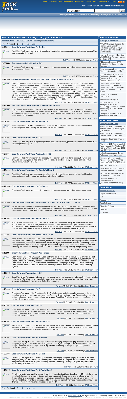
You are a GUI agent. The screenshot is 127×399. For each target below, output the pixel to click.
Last (33, 44)
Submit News (91, 1)
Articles (102, 15)
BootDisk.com (105, 203)
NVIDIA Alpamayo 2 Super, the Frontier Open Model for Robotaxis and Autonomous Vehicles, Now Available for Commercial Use (112, 48)
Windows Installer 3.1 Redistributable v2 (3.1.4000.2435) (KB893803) (111, 181)
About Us (122, 15)
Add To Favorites (66, 1)
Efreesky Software (107, 206)
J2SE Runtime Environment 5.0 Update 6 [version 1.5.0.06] (112, 169)
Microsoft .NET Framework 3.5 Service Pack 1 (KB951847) (112, 135)
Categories (20, 41)
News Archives (112, 41)
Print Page (79, 1)
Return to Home (7, 41)
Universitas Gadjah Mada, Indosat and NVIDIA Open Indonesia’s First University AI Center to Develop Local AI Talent (112, 87)
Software (70, 15)
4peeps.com (105, 200)
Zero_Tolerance (91, 286)
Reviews (94, 15)
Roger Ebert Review (108, 194)
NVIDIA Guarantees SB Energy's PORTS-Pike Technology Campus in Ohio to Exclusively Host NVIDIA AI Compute (112, 107)
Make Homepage (50, 1)
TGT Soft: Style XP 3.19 (109, 165)
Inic (101, 197)
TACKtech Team (91, 102)
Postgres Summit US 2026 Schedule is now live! (110, 115)
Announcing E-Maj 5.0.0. (110, 99)
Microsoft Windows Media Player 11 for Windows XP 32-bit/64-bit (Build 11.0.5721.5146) (112, 160)
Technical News (82, 15)
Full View (66, 60)
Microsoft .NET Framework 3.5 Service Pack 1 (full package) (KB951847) (112, 129)
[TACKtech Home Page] (10, 6)
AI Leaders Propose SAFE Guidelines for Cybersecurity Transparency (111, 64)
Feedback (103, 1)
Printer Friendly (47, 41)
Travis (95, 60)
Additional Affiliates (107, 191)
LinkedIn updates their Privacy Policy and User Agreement (112, 154)
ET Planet (104, 212)
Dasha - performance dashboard (108, 95)
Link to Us (111, 15)
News (102, 41)
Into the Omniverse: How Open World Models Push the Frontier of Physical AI (112, 57)
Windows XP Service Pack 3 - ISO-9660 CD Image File (112, 174)
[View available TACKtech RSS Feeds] (121, 1)
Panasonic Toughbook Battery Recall (112, 140)
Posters (37, 41)
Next (28, 44)
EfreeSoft (103, 209)
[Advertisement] (63, 25)
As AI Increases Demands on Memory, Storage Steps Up (112, 70)
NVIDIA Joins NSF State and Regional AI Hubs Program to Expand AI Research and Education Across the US (111, 77)
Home (62, 15)
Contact (113, 1)
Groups (29, 41)
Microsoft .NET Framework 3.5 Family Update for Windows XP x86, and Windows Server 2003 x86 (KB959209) (112, 147)
